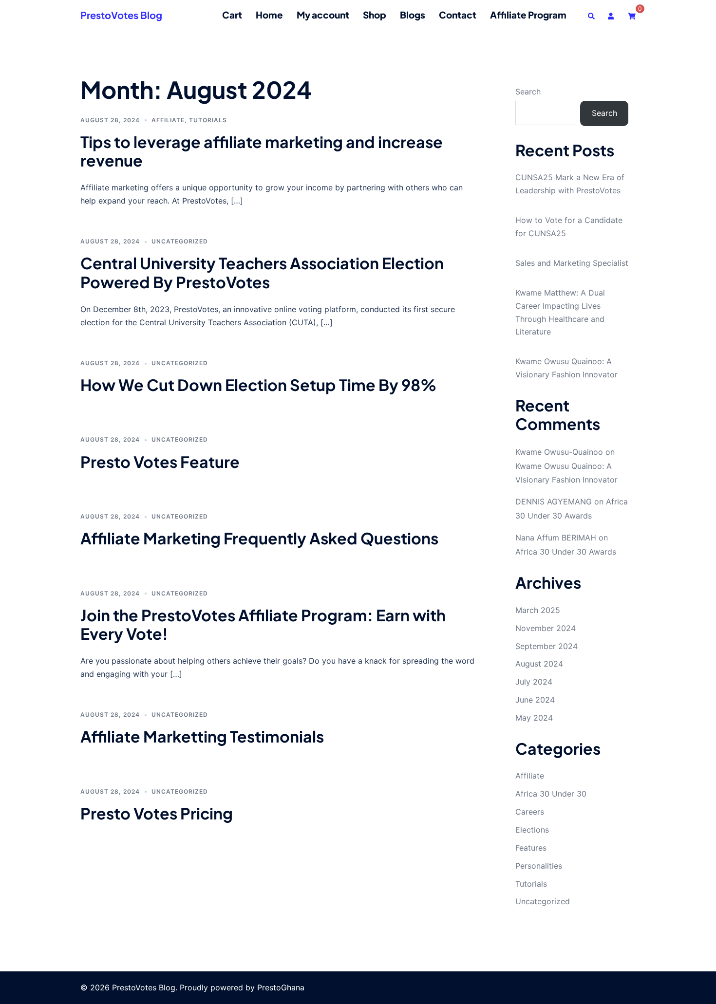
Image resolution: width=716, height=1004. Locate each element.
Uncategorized (179, 241)
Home (269, 14)
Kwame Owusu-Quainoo (559, 452)
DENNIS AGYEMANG (553, 501)
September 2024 (546, 646)
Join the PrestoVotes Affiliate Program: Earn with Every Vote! (263, 624)
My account (323, 14)
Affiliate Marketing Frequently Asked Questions (259, 538)
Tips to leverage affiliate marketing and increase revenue (261, 151)
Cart (232, 14)
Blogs (412, 14)
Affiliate (168, 120)
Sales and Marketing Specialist (571, 263)
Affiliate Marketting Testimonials (202, 736)
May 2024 (534, 718)
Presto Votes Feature (160, 461)
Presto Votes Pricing (156, 813)
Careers (529, 812)
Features (530, 848)
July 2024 (533, 682)
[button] (592, 14)
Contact (457, 14)
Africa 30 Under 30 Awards (565, 552)
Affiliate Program (528, 14)
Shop (374, 14)
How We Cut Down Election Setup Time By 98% (258, 384)
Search (528, 91)
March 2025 (537, 610)
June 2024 (535, 700)
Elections (532, 830)
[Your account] (612, 14)
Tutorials (208, 120)
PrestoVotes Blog (121, 15)
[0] (632, 14)
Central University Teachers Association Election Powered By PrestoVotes (262, 272)
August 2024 (539, 664)
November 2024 (545, 628)
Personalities (538, 866)
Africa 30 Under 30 (550, 794)
